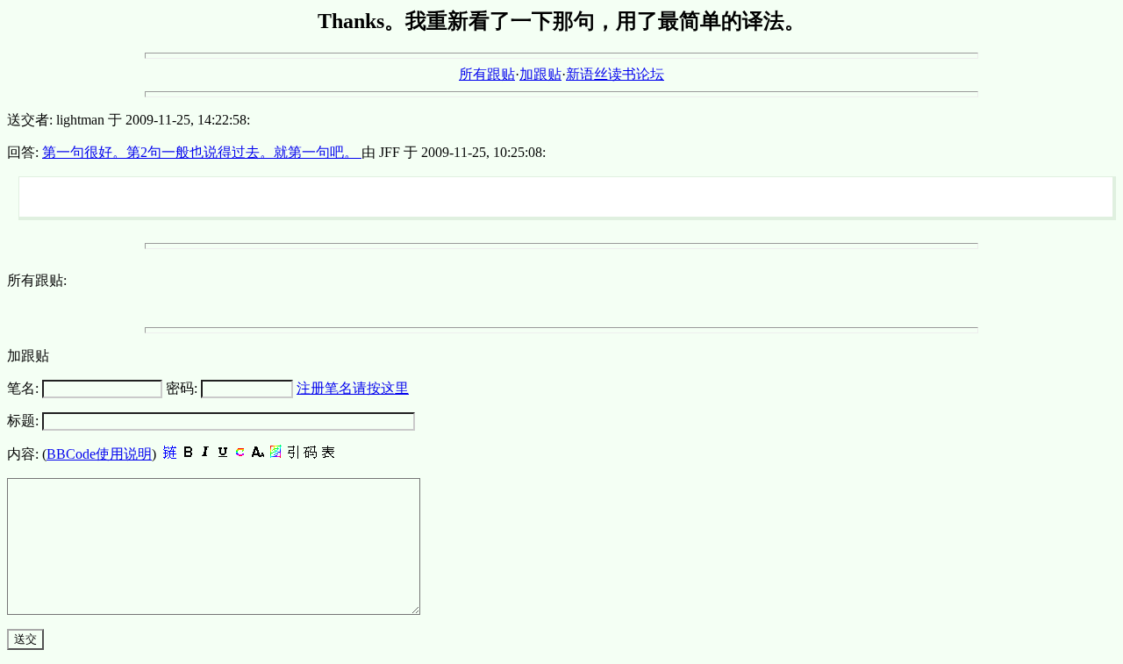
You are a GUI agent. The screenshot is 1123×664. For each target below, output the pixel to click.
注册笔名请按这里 (353, 388)
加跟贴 (540, 74)
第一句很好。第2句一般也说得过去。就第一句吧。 (201, 152)
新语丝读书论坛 (615, 74)
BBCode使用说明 (99, 453)
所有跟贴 (487, 74)
